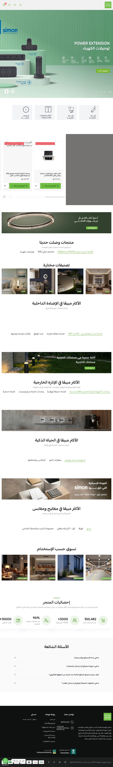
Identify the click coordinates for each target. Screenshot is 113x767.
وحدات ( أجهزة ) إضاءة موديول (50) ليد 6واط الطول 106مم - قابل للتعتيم (18, 174)
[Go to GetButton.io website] (5, 764)
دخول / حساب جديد (29, 719)
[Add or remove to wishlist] (36, 186)
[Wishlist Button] (9, 5)
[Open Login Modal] (20, 5)
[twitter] (59, 762)
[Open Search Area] (15, 5)
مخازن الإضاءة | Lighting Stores (80, 762)
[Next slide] (6, 91)
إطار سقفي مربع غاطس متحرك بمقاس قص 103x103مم (50, 174)
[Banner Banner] (56, 222)
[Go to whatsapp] (5, 760)
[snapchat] (54, 762)
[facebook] (48, 762)
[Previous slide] (13, 91)
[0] (4, 5)
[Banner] (98, 281)
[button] (110, 91)
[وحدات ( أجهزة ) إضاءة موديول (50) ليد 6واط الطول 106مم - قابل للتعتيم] (17, 155)
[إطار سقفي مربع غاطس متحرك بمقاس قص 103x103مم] (48, 155)
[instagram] (65, 762)
